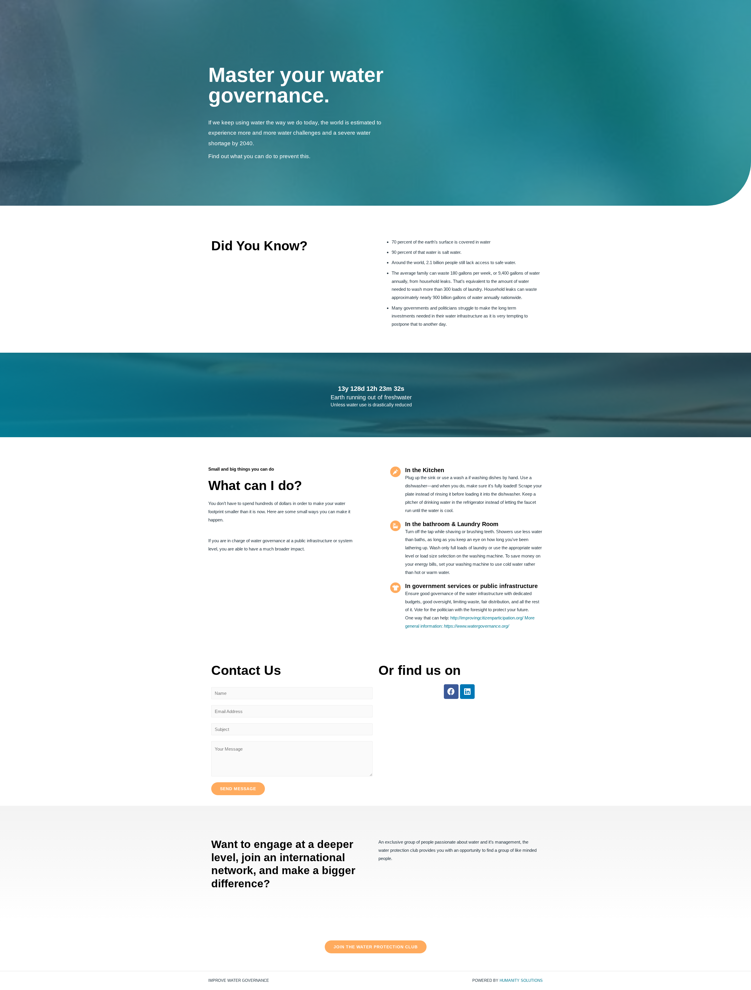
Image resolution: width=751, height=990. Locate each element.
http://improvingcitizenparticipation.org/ (486, 617)
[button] (376, 946)
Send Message (238, 788)
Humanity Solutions (521, 980)
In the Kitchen (424, 470)
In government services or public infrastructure (471, 586)
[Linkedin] (467, 691)
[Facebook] (451, 691)
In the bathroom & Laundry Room (451, 524)
